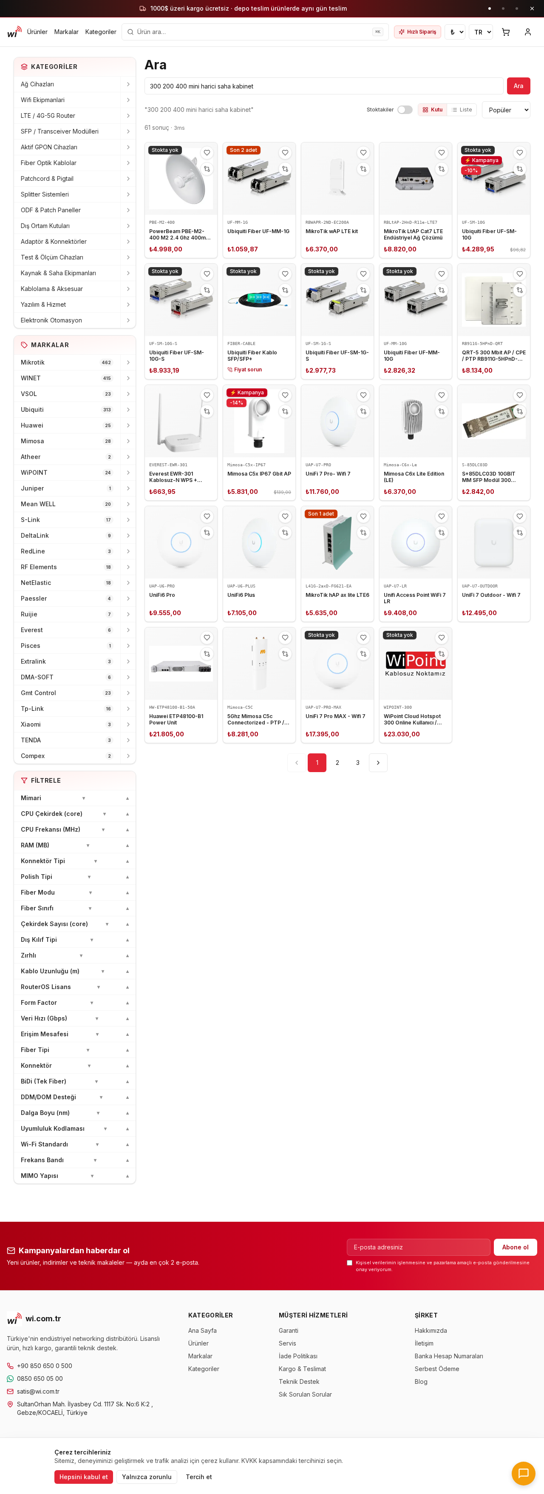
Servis (287, 1343)
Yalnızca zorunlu (147, 1476)
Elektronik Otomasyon (51, 320)
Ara (519, 85)
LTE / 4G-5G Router (48, 115)
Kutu (436, 109)
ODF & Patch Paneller (51, 210)
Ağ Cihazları (37, 84)
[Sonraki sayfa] (378, 762)
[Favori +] (207, 153)
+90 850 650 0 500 (44, 1365)
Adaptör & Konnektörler (54, 241)
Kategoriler (100, 31)
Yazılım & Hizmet (43, 304)
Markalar (66, 31)
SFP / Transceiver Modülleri (60, 131)
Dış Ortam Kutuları (45, 225)
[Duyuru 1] (489, 8)
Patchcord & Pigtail (47, 178)
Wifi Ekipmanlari (43, 99)
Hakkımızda (431, 1330)
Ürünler (37, 31)
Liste (466, 109)
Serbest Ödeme (437, 1368)
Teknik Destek (299, 1381)
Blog (421, 1381)
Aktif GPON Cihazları (49, 147)
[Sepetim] (505, 32)
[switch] (405, 109)
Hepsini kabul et (84, 1476)
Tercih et (199, 1476)
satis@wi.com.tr (38, 1391)
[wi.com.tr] (14, 32)
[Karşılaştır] (207, 169)
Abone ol (515, 1247)
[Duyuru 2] (503, 8)
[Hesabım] (527, 32)
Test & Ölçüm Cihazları (52, 257)
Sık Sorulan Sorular (305, 1394)
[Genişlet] (128, 84)
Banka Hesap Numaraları (449, 1356)
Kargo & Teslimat (302, 1368)
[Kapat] (532, 8)
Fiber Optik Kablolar (48, 162)
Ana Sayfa (202, 1330)
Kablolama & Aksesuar (52, 288)
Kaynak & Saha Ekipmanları (58, 273)
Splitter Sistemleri (45, 194)
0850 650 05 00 (40, 1378)
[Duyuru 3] (517, 8)
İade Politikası (298, 1356)
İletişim (424, 1343)
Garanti (288, 1330)
